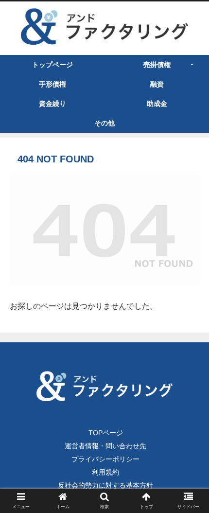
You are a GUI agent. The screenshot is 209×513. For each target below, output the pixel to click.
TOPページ (105, 433)
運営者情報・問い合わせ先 (105, 446)
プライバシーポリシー (105, 459)
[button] (190, 493)
